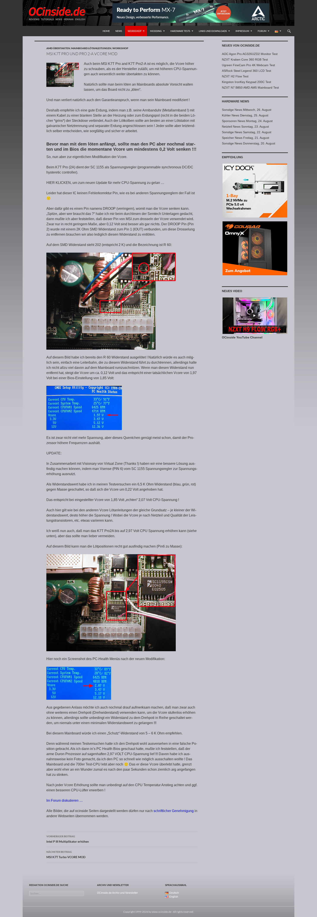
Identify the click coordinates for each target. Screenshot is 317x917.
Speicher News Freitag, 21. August (245, 137)
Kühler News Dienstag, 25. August (245, 115)
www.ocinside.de (161, 911)
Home (106, 31)
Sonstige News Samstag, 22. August (246, 132)
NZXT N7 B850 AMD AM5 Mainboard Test (250, 87)
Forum (262, 31)
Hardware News (235, 101)
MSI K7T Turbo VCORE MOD (65, 854)
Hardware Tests (180, 31)
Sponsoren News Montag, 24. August (247, 121)
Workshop (134, 31)
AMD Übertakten (58, 48)
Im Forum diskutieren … (64, 800)
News (118, 31)
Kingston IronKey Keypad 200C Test (246, 82)
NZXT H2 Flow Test (235, 76)
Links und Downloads (213, 31)
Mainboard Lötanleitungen (91, 48)
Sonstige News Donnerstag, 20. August (248, 143)
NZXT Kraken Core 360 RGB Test (245, 59)
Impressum (242, 31)
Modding (156, 31)
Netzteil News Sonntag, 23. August (245, 126)
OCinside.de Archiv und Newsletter (117, 892)
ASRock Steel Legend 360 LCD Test (246, 70)
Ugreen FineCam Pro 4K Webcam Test (248, 65)
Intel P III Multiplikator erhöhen (67, 839)
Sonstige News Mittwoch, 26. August (246, 109)
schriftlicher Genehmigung (174, 811)
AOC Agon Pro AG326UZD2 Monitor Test (250, 54)
